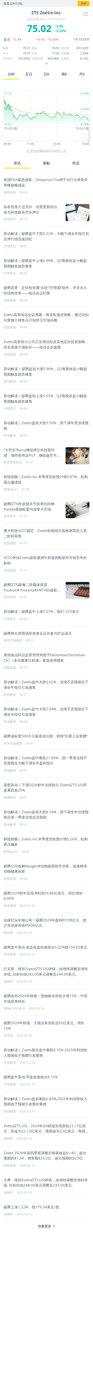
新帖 (46, 163)
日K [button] (46, 74)
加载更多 (44, 1226)
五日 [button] (28, 74)
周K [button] (64, 74)
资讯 (17, 163)
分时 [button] (11, 74)
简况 (75, 163)
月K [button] (82, 74)
